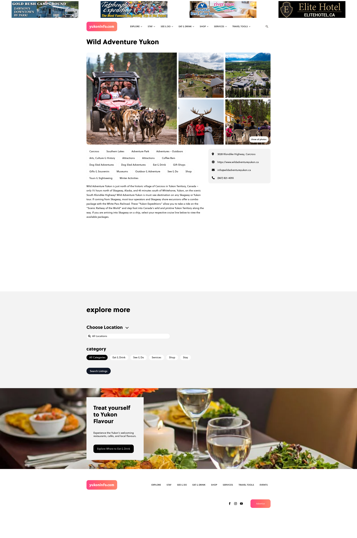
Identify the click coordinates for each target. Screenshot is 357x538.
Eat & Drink (185, 26)
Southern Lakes (115, 151)
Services (219, 26)
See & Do (172, 171)
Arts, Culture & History (102, 158)
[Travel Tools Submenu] (250, 26)
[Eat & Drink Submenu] (194, 26)
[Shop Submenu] (208, 26)
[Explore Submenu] (142, 26)
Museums (122, 171)
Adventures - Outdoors (169, 151)
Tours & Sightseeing (100, 178)
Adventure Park (140, 151)
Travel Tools (240, 26)
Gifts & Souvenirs (99, 171)
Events (264, 484)
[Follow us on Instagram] (235, 503)
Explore (135, 26)
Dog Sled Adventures (101, 164)
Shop (203, 26)
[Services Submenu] (227, 26)
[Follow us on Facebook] (230, 503)
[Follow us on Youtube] (241, 503)
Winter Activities (129, 178)
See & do (166, 26)
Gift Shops (179, 164)
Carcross (94, 151)
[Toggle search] (267, 26)
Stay (150, 26)
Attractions (128, 158)
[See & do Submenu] (173, 26)
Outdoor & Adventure (147, 171)
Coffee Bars (168, 158)
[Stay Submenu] (155, 26)
